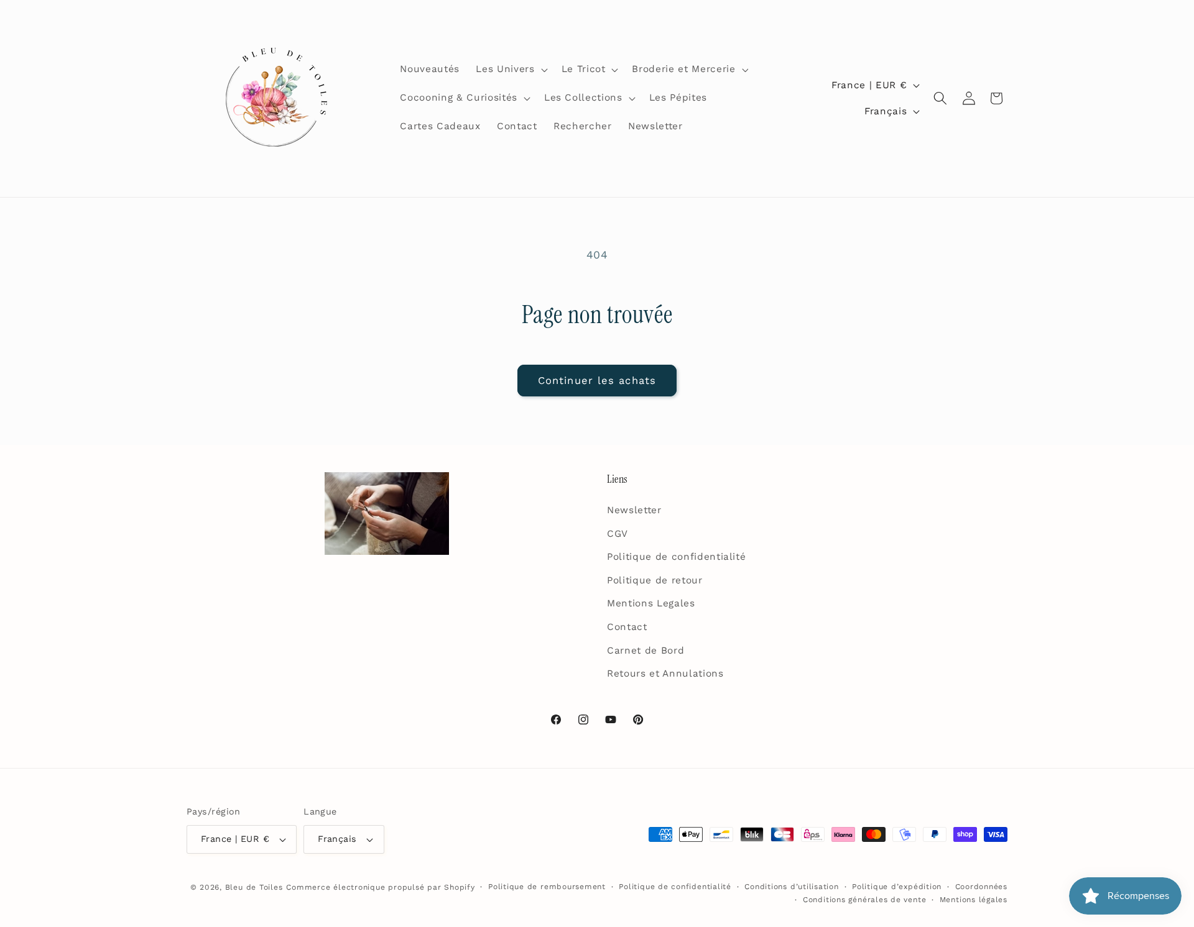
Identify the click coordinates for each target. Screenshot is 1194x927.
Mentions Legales (651, 603)
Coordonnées (981, 886)
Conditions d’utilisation (791, 886)
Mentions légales (973, 899)
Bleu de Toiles (254, 887)
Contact (627, 626)
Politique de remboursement (547, 886)
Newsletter (634, 510)
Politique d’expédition (897, 886)
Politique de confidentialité (676, 556)
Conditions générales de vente (864, 899)
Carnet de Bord (645, 650)
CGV (617, 533)
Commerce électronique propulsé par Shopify (380, 887)
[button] (510, 69)
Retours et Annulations (665, 673)
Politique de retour (655, 580)
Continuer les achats (597, 380)
